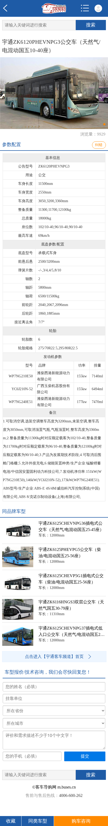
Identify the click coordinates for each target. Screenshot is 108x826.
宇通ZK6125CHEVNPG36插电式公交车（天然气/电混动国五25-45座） (71, 526)
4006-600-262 (71, 795)
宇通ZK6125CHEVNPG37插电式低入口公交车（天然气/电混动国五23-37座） (72, 632)
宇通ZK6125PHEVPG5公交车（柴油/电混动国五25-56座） (70, 552)
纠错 (98, 145)
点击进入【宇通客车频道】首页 (54, 656)
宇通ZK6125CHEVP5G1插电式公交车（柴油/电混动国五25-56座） (71, 578)
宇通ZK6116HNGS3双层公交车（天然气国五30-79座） (71, 605)
